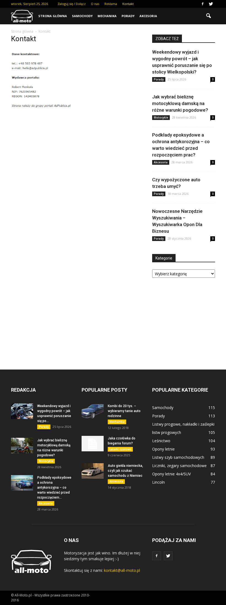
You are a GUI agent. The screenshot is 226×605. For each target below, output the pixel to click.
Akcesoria (148, 16)
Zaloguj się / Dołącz (72, 4)
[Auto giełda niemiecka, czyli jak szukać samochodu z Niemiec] (93, 471)
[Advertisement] (183, 318)
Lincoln (158, 482)
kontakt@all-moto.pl (122, 570)
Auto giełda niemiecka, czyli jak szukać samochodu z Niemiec (125, 471)
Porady (128, 16)
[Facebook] (202, 4)
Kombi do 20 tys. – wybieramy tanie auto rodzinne (124, 411)
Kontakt (128, 4)
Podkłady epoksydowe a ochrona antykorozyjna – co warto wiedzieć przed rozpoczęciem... (54, 487)
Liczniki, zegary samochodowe (179, 465)
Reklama (110, 4)
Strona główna (52, 16)
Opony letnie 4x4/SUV (171, 473)
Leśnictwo (161, 440)
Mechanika (107, 16)
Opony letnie (163, 449)
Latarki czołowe (120, 449)
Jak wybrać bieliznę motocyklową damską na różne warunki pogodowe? (180, 103)
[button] (208, 16)
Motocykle (161, 117)
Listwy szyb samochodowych (178, 457)
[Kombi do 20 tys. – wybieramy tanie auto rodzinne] (93, 411)
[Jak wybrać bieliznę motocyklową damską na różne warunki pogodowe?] (22, 445)
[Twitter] (211, 4)
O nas (95, 4)
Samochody (82, 16)
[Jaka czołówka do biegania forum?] (93, 443)
